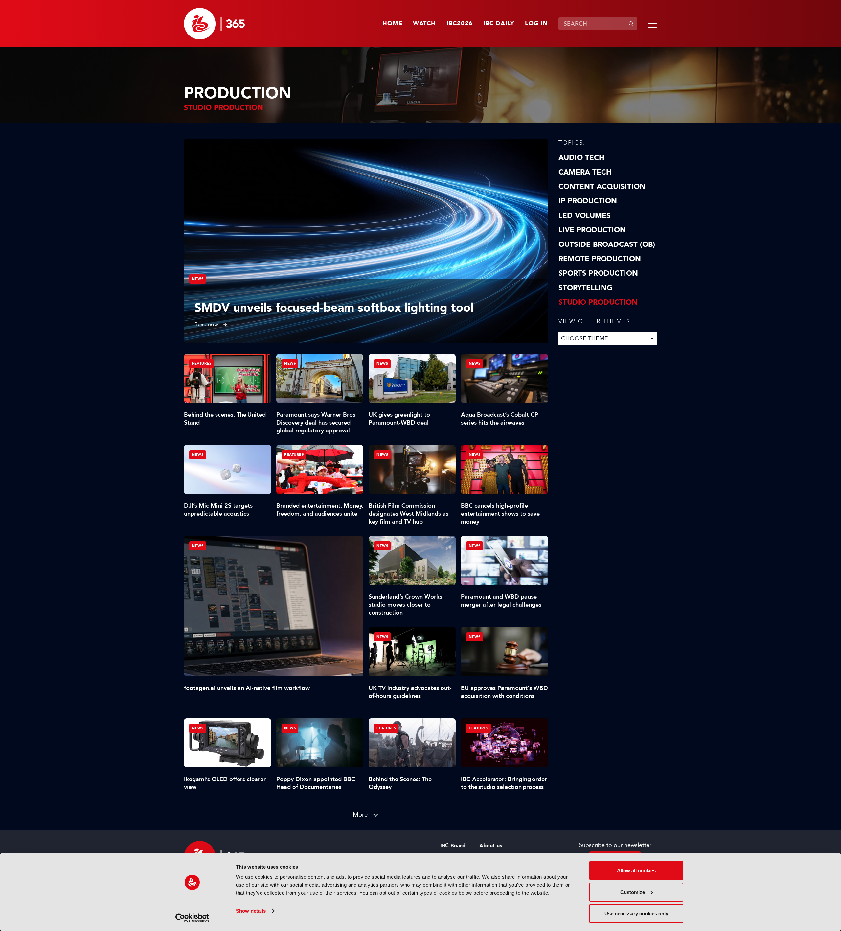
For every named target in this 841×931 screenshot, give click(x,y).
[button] (651, 24)
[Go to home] (214, 23)
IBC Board (453, 845)
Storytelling (585, 288)
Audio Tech (581, 158)
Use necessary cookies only (636, 913)
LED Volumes (584, 216)
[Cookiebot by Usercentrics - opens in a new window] (192, 918)
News (197, 278)
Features (201, 363)
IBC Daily (498, 23)
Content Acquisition (602, 187)
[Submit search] (631, 23)
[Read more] (366, 241)
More (360, 814)
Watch (424, 23)
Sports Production (598, 273)
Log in (536, 23)
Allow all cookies (636, 870)
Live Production (592, 230)
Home (392, 23)
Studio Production (598, 302)
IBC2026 (459, 23)
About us (490, 845)
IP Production (587, 201)
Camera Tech (585, 172)
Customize (632, 892)
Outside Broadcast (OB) (606, 244)
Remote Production (599, 259)
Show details (251, 911)
